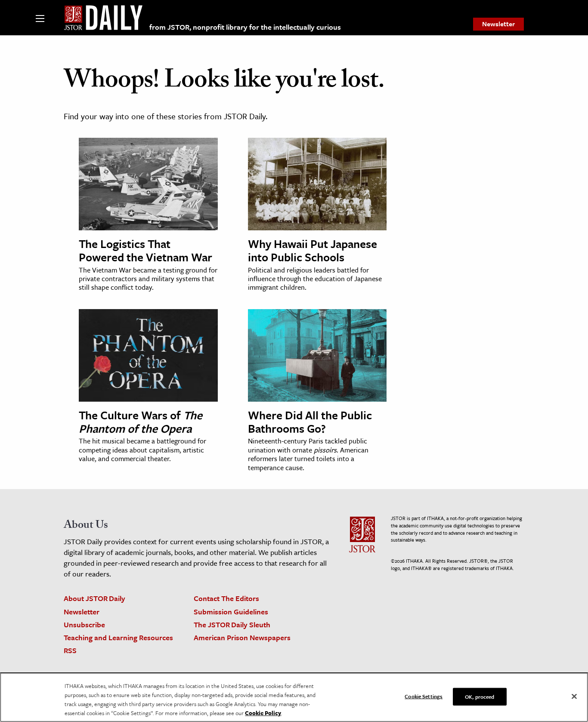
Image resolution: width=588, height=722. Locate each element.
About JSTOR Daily (94, 598)
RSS (70, 650)
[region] (294, 697)
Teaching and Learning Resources (118, 637)
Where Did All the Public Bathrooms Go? (310, 422)
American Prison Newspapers (242, 637)
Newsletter (498, 23)
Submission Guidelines (231, 611)
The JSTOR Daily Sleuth (232, 624)
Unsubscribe (84, 624)
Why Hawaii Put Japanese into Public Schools (312, 250)
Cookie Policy (263, 713)
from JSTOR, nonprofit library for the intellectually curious (245, 27)
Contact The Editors (226, 598)
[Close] (574, 696)
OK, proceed (479, 696)
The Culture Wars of (140, 422)
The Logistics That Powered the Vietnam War (145, 250)
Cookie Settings (424, 696)
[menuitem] (498, 24)
